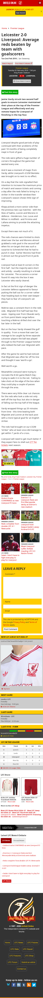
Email (7, 611)
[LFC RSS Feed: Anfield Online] (29, 985)
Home (4, 28)
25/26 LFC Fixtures (9, 707)
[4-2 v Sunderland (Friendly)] (13, 731)
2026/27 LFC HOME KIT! (19, 11)
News (6, 841)
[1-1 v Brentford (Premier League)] (21, 731)
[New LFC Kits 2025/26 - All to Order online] (21, 465)
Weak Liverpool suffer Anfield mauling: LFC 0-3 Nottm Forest (28, 550)
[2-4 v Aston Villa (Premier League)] (30, 731)
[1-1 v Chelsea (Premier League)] (38, 731)
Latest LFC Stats (8, 736)
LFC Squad (27, 949)
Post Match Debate (23, 63)
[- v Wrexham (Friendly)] (5, 731)
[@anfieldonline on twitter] (34, 985)
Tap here (7, 689)
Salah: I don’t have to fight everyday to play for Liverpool (10, 557)
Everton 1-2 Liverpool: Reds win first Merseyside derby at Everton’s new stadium (29, 502)
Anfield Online (27, 926)
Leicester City (31, 477)
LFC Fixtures (32, 942)
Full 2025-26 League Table (12, 768)
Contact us (21, 968)
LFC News (18, 942)
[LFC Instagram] (19, 985)
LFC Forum (12, 962)
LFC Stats (15, 949)
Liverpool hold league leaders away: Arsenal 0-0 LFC (30, 527)
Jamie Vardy (7, 477)
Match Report (7, 63)
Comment (10, 574)
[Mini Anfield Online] (24, 985)
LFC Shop (15, 806)
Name (7, 602)
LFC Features (15, 955)
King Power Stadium (19, 477)
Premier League (17, 28)
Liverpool (27, 827)
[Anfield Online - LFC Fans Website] (13, 3)
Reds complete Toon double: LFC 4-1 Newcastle (10, 526)
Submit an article (28, 962)
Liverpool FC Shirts (8, 815)
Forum (19, 841)
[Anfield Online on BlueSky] (9, 985)
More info (11, 802)
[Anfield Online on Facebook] (14, 985)
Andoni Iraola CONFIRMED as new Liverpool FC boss (10, 500)
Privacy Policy (19, 622)
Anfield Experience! (20, 817)
